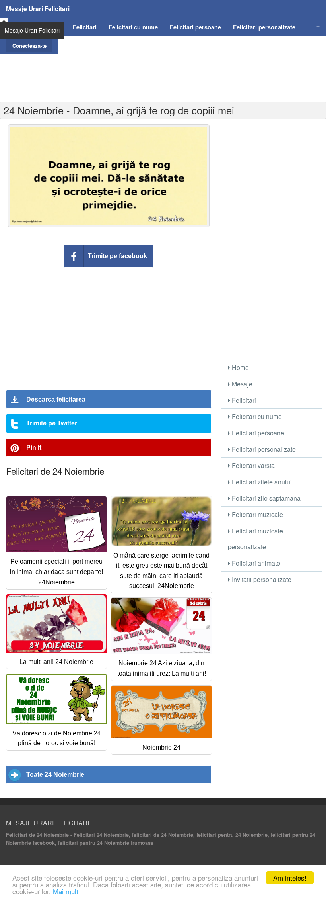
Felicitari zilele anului (261, 481)
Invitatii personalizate (260, 579)
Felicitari (243, 400)
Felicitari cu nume (256, 416)
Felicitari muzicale (256, 514)
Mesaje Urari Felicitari (38, 8)
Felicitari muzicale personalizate (255, 538)
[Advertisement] (163, 72)
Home (239, 367)
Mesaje (241, 383)
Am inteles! (290, 878)
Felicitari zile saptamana (265, 498)
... (309, 27)
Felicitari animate (255, 563)
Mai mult (65, 891)
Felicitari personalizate (263, 449)
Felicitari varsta (252, 465)
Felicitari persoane (257, 432)
